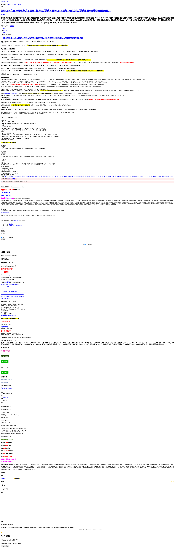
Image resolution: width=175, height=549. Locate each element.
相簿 (4, 28)
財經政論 (12, 26)
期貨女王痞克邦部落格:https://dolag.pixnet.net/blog (12, 186)
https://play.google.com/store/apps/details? (10, 284)
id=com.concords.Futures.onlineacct (8, 286)
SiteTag (172, 481)
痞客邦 (14, 220)
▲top (2, 228)
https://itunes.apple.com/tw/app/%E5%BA (12, 291)
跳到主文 (3, 14)
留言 (18, 220)
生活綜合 (11, 224)
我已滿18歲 (3, 546)
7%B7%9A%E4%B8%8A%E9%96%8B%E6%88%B (12, 296)
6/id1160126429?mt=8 (5, 298)
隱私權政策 (95, 529)
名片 (4, 32)
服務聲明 (100, 529)
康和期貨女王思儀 (5, 212)
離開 (8, 546)
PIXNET (77, 529)
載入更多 (3, 230)
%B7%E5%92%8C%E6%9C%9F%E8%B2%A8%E (12, 294)
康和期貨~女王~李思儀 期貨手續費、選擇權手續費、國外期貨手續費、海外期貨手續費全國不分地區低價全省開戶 (56, 10)
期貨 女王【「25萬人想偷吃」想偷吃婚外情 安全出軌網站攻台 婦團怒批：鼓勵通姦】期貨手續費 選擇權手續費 (43, 38)
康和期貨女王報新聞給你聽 (15, 225)
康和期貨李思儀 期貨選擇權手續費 (6, 379)
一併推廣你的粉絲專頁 (4, 382)
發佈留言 (3, 239)
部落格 (5, 30)
